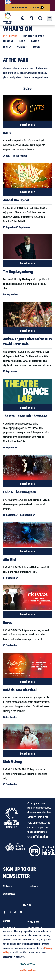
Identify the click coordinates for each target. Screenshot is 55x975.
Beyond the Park (33, 36)
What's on (33, 921)
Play (22, 41)
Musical (8, 41)
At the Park (10, 36)
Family (7, 46)
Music (37, 46)
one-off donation (38, 837)
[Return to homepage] (11, 817)
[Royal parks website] (15, 846)
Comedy (22, 46)
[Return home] (8, 18)
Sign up (27, 905)
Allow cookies (27, 964)
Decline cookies (28, 970)
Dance (35, 41)
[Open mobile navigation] (49, 18)
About (6, 921)
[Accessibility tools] (27, 7)
